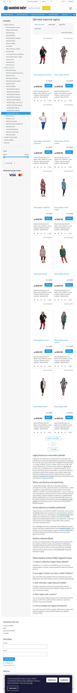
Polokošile (9, 46)
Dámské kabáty (10, 135)
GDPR (43, 2)
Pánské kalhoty (10, 36)
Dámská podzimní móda (13, 81)
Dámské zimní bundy (12, 132)
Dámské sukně (10, 84)
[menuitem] (8, 14)
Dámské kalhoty (11, 86)
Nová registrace (8, 663)
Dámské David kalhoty (13, 92)
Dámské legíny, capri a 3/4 (14, 103)
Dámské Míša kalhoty (13, 108)
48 (37, 101)
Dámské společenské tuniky (14, 73)
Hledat (46, 8)
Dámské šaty (10, 116)
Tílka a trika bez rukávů (13, 49)
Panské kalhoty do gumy (13, 38)
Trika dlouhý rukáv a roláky (14, 57)
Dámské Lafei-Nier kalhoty (14, 105)
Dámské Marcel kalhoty (13, 97)
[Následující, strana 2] (53, 444)
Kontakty (6, 633)
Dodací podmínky (33, 2)
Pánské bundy (10, 33)
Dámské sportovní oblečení (14, 124)
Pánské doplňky (9, 140)
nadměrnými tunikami (47, 476)
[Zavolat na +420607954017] (6, 1)
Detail (48, 85)
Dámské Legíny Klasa (13, 113)
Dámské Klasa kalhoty (13, 89)
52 (44, 101)
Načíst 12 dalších (53, 438)
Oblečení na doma (11, 121)
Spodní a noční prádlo (10, 137)
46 (34, 101)
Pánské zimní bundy (12, 30)
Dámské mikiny (10, 127)
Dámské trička (10, 76)
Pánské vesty (10, 65)
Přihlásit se (9, 659)
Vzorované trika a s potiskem (15, 54)
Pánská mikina (10, 62)
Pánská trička (10, 52)
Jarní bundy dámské (12, 129)
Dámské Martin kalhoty (13, 95)
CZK (63, 1)
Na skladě (10, 163)
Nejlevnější (52, 25)
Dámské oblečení (9, 68)
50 (41, 101)
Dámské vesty (10, 119)
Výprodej (7, 143)
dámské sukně (64, 515)
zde (31, 683)
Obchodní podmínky (9, 631)
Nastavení (12, 688)
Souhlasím (64, 680)
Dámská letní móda (11, 78)
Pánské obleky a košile (13, 28)
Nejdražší (62, 25)
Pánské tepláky (10, 44)
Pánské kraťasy (10, 41)
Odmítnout (52, 680)
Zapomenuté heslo (8, 665)
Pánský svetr (10, 60)
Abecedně (38, 29)
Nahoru (54, 449)
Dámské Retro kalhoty (13, 111)
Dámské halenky (11, 70)
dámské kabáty (65, 528)
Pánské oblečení (9, 25)
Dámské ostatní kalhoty (14, 100)
